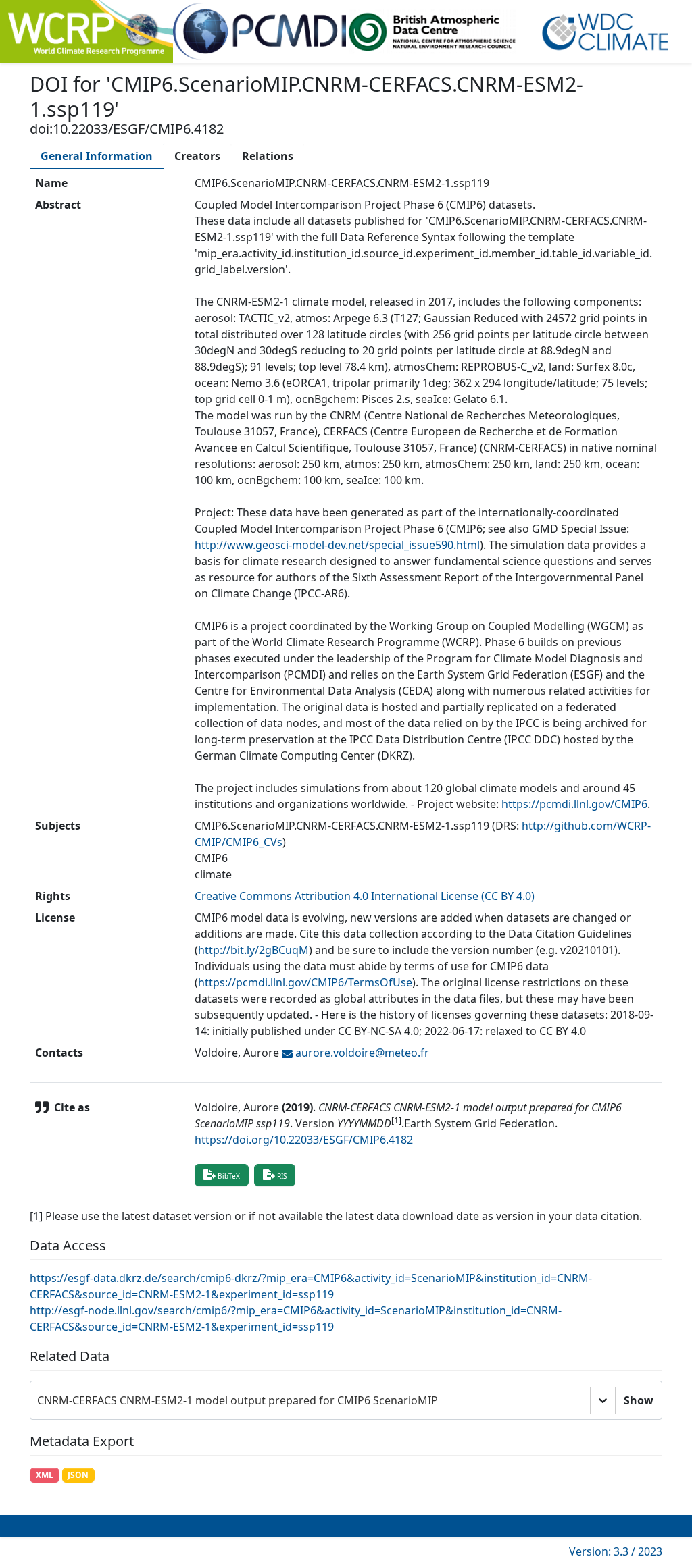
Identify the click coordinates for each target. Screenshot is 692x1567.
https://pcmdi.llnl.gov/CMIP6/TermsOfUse (305, 982)
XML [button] (44, 1475)
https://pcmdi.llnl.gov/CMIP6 (574, 804)
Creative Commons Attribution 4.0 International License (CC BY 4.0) (365, 895)
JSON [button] (78, 1475)
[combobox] (38, 1400)
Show (638, 1400)
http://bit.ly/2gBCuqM (253, 949)
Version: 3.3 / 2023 (615, 1551)
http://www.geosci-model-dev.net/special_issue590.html (337, 544)
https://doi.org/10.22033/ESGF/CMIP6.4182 (304, 1139)
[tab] (97, 155)
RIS (282, 1176)
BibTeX (229, 1176)
